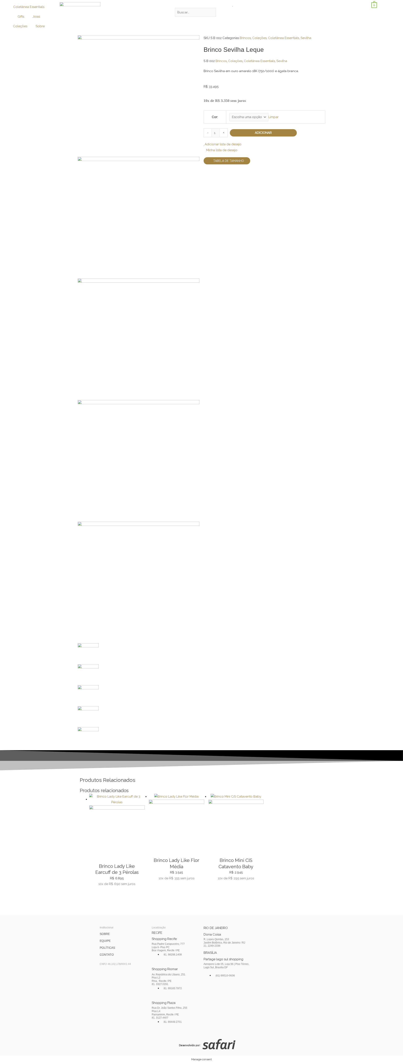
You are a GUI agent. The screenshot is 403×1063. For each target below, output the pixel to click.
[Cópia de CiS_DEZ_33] (138, 582)
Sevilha (306, 38)
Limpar (273, 117)
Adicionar (263, 133)
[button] (201, 5)
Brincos (245, 38)
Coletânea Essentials (28, 7)
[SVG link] (265, 1045)
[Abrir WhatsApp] (392, 1052)
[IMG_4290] (138, 339)
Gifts (21, 16)
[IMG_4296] (138, 96)
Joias (36, 16)
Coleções (20, 26)
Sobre (40, 26)
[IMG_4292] (138, 217)
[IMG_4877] (138, 461)
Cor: (215, 117)
